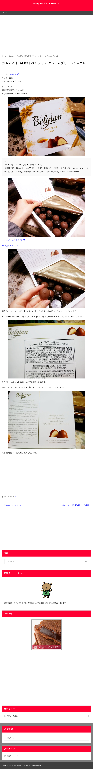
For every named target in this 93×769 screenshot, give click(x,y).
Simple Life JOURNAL (46, 3)
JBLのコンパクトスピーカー (13, 505)
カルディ (12, 74)
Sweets (17, 497)
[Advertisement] (46, 33)
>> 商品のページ (8, 246)
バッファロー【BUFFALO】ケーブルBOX (75, 505)
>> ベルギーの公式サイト (12, 240)
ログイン (11, 738)
